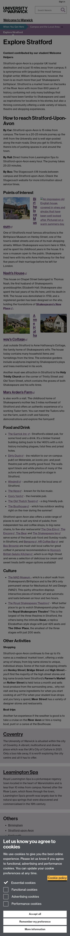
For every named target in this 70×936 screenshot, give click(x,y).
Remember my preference (35, 921)
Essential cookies (23, 883)
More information (35, 929)
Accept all (35, 914)
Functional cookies (24, 889)
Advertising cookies (25, 897)
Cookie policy (57, 878)
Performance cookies (26, 904)
